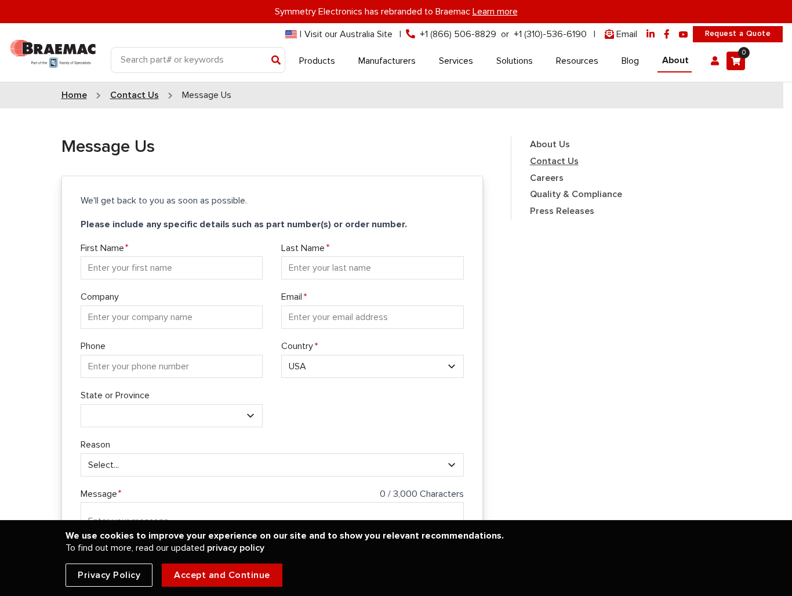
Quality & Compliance (576, 194)
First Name (102, 248)
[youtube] (683, 34)
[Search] (276, 60)
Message (99, 494)
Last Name (303, 248)
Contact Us (554, 161)
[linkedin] (650, 34)
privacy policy (235, 548)
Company (100, 297)
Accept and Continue (222, 575)
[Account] (715, 61)
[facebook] (666, 34)
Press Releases (562, 211)
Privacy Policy (109, 575)
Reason (95, 444)
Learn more (495, 11)
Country (297, 346)
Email (291, 297)
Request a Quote (738, 34)
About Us (550, 144)
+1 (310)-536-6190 (550, 34)
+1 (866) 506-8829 (458, 34)
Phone (93, 346)
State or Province (115, 395)
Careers (547, 178)
